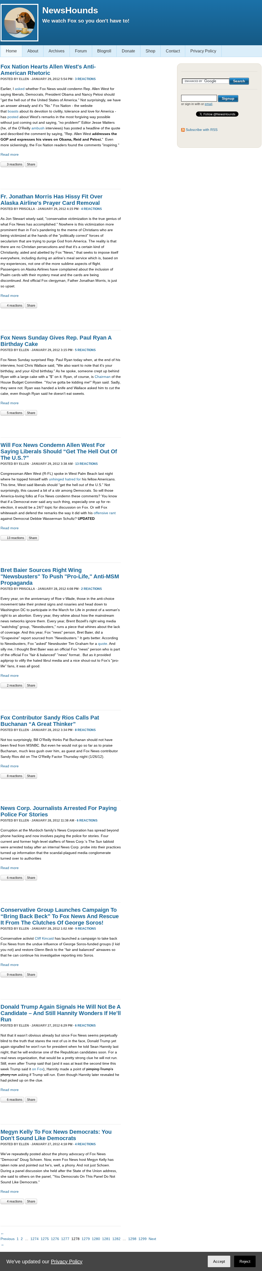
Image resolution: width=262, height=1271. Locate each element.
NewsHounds (70, 10)
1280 (96, 1239)
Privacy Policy (203, 51)
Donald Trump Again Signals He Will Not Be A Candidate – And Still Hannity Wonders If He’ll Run (61, 1013)
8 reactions (85, 730)
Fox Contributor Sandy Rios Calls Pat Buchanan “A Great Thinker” (50, 720)
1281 (106, 1239)
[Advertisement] (60, 177)
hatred (70, 479)
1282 (116, 1239)
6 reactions (87, 820)
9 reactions (85, 928)
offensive (101, 513)
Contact (173, 51)
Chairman (103, 377)
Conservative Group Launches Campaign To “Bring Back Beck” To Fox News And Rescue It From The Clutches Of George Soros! (60, 916)
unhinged (56, 479)
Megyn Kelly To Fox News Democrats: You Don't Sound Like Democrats (56, 1135)
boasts (13, 111)
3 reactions (85, 79)
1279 (86, 1239)
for (79, 479)
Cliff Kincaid (44, 938)
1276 (55, 1239)
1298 (132, 1239)
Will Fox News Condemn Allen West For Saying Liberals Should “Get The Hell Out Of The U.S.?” (59, 451)
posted (12, 117)
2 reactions (91, 589)
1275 (45, 1239)
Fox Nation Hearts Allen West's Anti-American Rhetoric (48, 69)
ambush (38, 128)
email (208, 104)
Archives (56, 51)
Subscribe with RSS (201, 130)
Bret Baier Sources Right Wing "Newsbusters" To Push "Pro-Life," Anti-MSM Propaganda (60, 576)
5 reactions (85, 350)
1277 (65, 1239)
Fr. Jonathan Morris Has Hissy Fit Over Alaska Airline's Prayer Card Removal (52, 199)
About (32, 51)
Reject (244, 1261)
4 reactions (91, 209)
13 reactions (86, 464)
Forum (81, 51)
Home (11, 51)
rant (112, 513)
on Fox (37, 1069)
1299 (142, 1239)
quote (102, 644)
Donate (128, 51)
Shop (150, 51)
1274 (34, 1239)
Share (31, 164)
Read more (10, 154)
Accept (219, 1261)
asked (20, 89)
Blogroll (104, 51)
